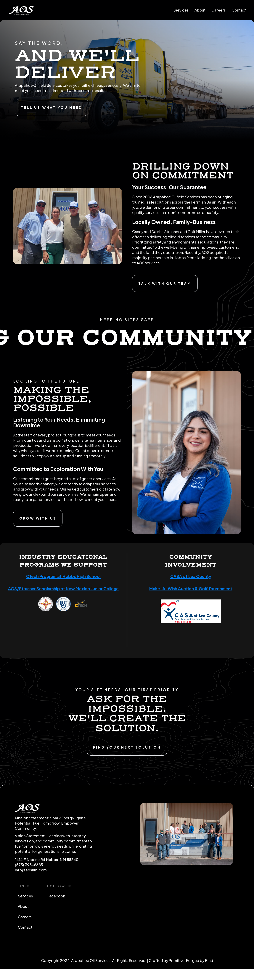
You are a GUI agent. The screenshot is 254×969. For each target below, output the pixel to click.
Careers (218, 10)
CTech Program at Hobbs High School (63, 576)
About (199, 10)
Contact (239, 10)
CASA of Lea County (190, 576)
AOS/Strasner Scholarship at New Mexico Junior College (63, 588)
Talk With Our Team (165, 283)
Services (181, 10)
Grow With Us (37, 518)
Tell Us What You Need (51, 107)
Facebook (56, 896)
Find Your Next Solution (127, 747)
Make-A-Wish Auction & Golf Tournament (190, 588)
